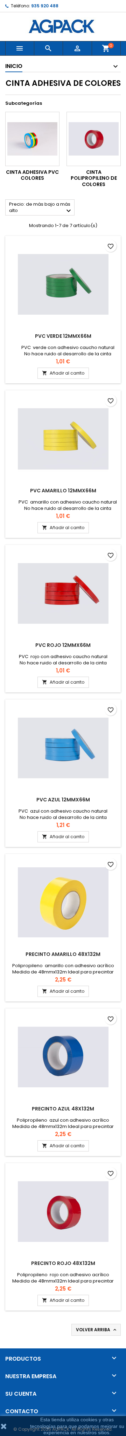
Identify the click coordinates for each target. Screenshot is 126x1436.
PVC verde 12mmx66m (63, 336)
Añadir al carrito (63, 373)
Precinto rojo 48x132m (63, 1263)
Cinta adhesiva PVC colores (32, 175)
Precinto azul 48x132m (63, 1108)
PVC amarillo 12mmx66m (63, 490)
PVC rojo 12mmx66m (63, 645)
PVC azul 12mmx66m (63, 799)
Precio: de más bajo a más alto (41, 208)
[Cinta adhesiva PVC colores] (32, 139)
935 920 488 (44, 6)
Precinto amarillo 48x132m (63, 954)
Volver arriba (97, 1330)
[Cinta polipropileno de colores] (93, 139)
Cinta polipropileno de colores (94, 178)
